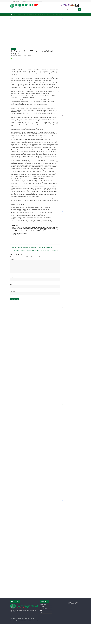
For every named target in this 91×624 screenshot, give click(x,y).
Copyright (42, 606)
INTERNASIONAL (32, 14)
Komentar (13, 259)
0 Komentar (30, 55)
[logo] (24, 604)
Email (12, 284)
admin (25, 55)
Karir (41, 612)
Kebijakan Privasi (43, 608)
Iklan (41, 610)
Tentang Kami (43, 604)
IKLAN (62, 14)
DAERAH (19, 14)
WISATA (52, 14)
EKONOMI (58, 14)
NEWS (15, 14)
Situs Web (12, 291)
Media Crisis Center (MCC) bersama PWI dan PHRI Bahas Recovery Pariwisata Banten (36, 250)
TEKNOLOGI (47, 14)
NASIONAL (26, 14)
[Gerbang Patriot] (11, 15)
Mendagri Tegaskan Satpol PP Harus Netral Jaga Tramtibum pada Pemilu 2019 (32, 247)
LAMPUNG (13, 48)
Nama (12, 277)
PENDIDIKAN (40, 14)
